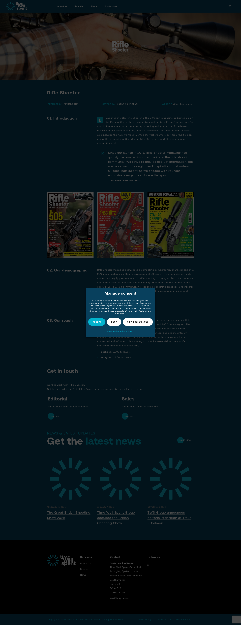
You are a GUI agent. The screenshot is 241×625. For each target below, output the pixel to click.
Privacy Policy (127, 331)
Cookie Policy (112, 331)
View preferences (137, 322)
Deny (114, 322)
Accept (97, 322)
